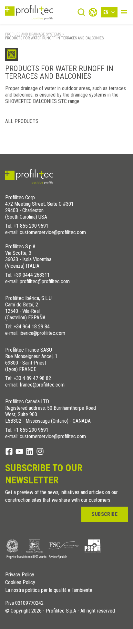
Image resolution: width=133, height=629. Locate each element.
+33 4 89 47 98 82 (32, 378)
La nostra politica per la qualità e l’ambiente (48, 590)
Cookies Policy (20, 582)
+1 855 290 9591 (31, 226)
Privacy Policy (19, 574)
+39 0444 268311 (32, 275)
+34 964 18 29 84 (32, 327)
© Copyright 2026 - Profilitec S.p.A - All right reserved (60, 611)
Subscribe (105, 514)
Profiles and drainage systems (33, 34)
